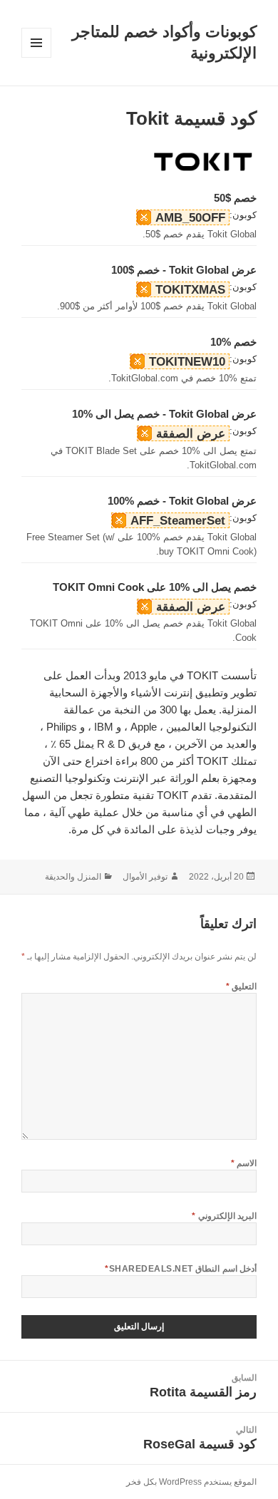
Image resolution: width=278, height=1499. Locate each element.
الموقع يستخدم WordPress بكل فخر (191, 1482)
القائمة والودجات (36, 57)
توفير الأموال (145, 877)
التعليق (241, 986)
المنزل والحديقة (73, 877)
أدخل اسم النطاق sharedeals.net (181, 1269)
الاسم (244, 1163)
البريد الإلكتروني (224, 1216)
